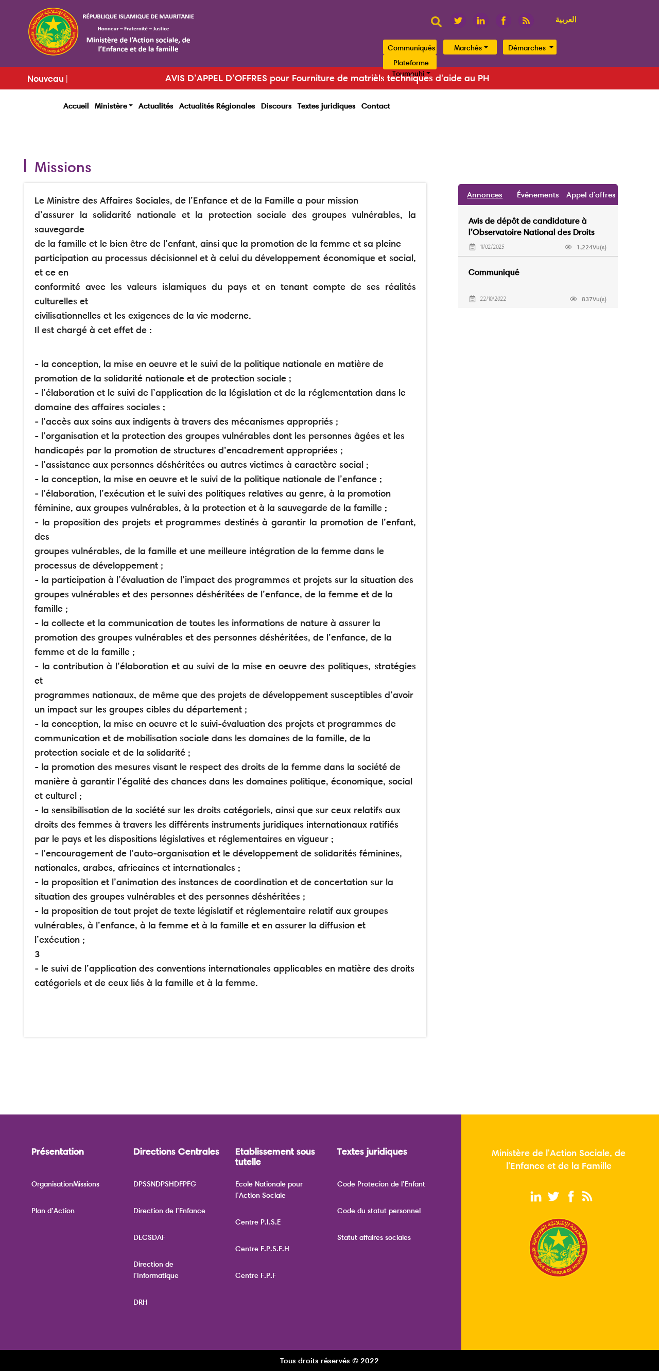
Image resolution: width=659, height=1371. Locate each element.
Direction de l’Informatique (156, 1269)
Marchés (468, 47)
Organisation (52, 1184)
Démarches (528, 47)
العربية (566, 19)
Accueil (76, 106)
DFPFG (185, 1184)
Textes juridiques (327, 106)
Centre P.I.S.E (258, 1222)
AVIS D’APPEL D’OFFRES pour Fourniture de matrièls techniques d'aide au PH (327, 78)
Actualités (156, 106)
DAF (158, 1237)
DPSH (164, 1184)
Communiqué (494, 272)
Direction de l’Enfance (169, 1210)
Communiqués (411, 47)
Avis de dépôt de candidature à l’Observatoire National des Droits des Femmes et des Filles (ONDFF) (532, 232)
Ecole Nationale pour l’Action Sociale (269, 1189)
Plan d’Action (53, 1210)
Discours (276, 106)
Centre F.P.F (255, 1275)
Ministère (111, 106)
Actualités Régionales (217, 106)
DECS (142, 1237)
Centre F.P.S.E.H (262, 1248)
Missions (86, 1184)
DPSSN (144, 1184)
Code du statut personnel (379, 1210)
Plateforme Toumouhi (410, 68)
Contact (375, 106)
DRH (140, 1302)
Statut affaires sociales (374, 1237)
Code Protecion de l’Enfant (381, 1184)
